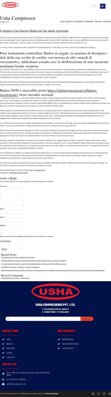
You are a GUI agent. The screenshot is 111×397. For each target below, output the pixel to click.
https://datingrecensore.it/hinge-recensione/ (48, 92)
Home (62, 21)
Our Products (79, 21)
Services (98, 21)
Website (2, 225)
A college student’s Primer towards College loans (18, 257)
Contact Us (106, 21)
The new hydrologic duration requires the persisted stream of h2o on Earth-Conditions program (33, 264)
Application (89, 21)
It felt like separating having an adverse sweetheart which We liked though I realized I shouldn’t (33, 260)
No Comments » (39, 170)
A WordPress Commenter (10, 278)
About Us (69, 21)
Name (2, 209)
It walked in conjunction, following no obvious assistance (20, 267)
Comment (3, 186)
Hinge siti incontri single (18, 172)
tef (31, 170)
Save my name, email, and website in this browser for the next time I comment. (26, 236)
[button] (102, 6)
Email (2, 217)
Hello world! (25, 278)
